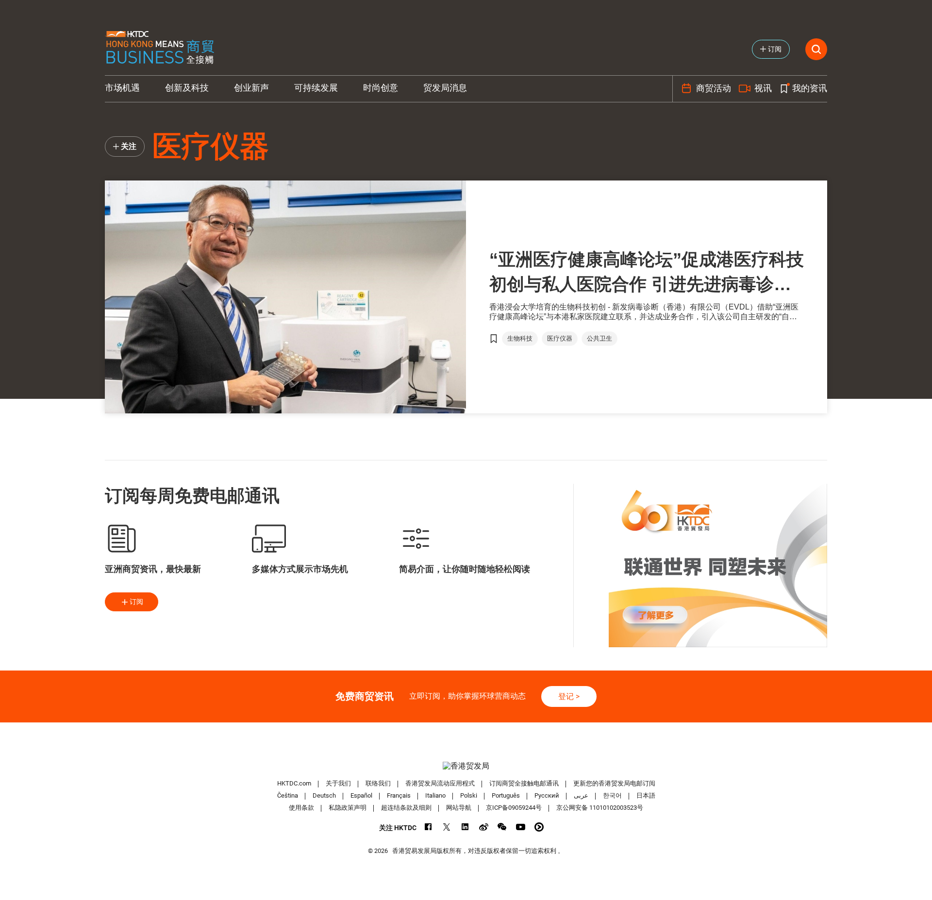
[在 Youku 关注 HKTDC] (539, 827)
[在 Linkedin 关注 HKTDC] (465, 827)
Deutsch (324, 795)
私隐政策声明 (347, 807)
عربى (581, 795)
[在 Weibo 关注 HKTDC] (483, 827)
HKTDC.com (294, 783)
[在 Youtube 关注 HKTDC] (520, 827)
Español (361, 795)
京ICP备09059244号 (514, 807)
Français (399, 795)
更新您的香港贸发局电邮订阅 (614, 783)
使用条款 (301, 807)
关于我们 (338, 783)
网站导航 (458, 807)
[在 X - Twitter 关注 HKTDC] (446, 827)
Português (506, 795)
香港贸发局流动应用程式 (440, 783)
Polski (468, 795)
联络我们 (378, 783)
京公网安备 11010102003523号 (599, 807)
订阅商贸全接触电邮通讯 (524, 783)
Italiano (435, 795)
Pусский (546, 795)
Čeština (287, 795)
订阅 (136, 601)
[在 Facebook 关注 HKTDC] (428, 827)
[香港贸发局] (466, 765)
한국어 (612, 795)
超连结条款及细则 (406, 807)
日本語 (645, 795)
